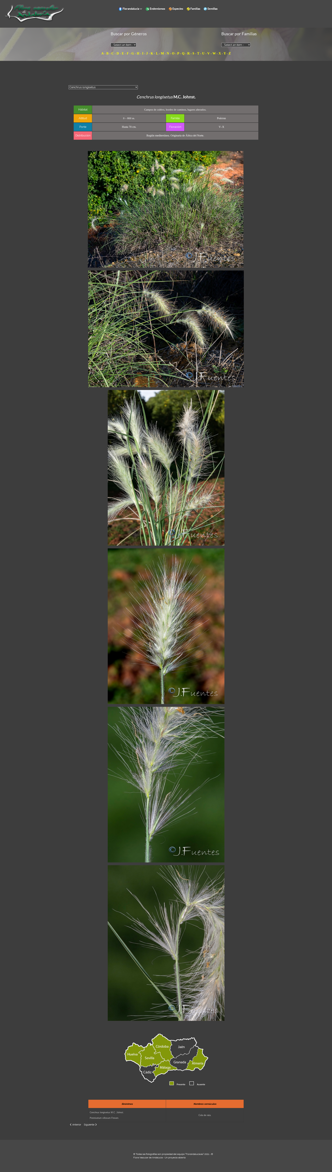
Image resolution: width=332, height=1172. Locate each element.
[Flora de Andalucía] (34, 13)
